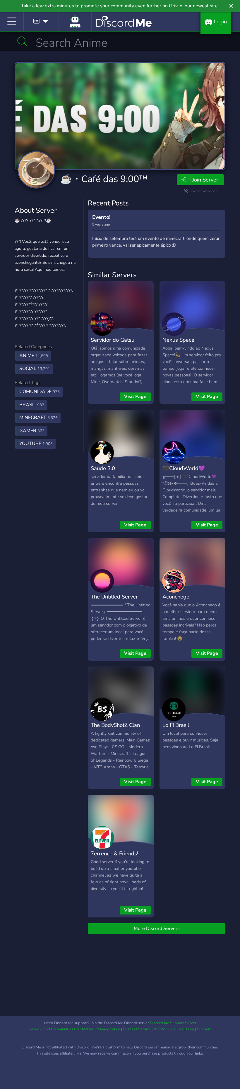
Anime (33, 355)
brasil (31, 405)
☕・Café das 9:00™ (104, 179)
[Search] (22, 41)
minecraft (38, 417)
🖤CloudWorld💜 (183, 468)
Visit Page (135, 396)
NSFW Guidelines (168, 1029)
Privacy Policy (108, 1029)
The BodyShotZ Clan (115, 725)
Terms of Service (137, 1029)
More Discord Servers (157, 928)
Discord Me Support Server (173, 1023)
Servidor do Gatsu (112, 339)
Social (34, 368)
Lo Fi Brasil (175, 725)
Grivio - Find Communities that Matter (61, 1029)
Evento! (101, 217)
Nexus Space (178, 339)
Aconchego (175, 596)
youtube (36, 443)
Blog (190, 1029)
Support (204, 1029)
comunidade (39, 391)
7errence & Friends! (114, 853)
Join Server (205, 179)
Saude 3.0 (103, 468)
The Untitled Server (114, 596)
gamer (31, 430)
